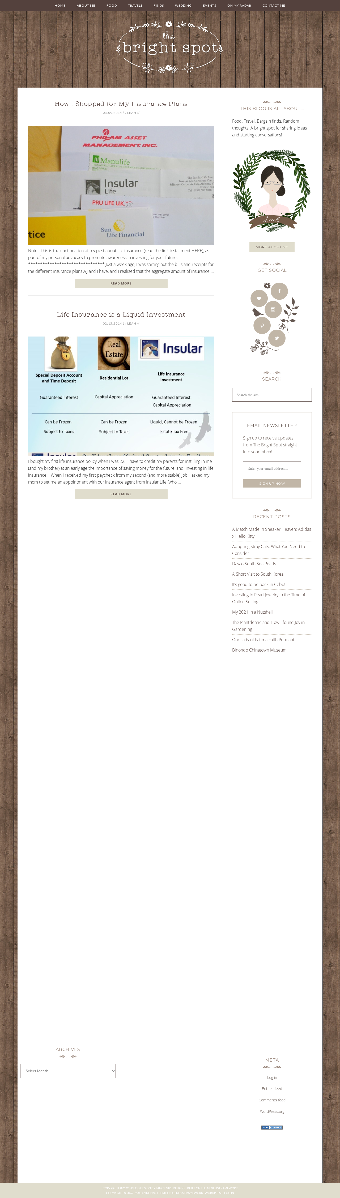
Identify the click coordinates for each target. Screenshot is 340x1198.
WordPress (213, 1193)
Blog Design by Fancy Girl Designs (158, 1188)
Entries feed (272, 1088)
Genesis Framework (222, 1188)
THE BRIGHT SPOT (170, 48)
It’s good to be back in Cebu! (258, 584)
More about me (272, 247)
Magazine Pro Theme (151, 1193)
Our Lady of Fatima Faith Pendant (263, 640)
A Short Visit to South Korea (257, 574)
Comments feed (272, 1099)
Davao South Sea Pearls (254, 564)
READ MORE (121, 283)
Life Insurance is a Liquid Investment (121, 315)
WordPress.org (272, 1111)
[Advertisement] (265, 713)
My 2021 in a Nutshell (252, 612)
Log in (272, 1077)
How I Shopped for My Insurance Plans (121, 104)
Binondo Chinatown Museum (259, 650)
